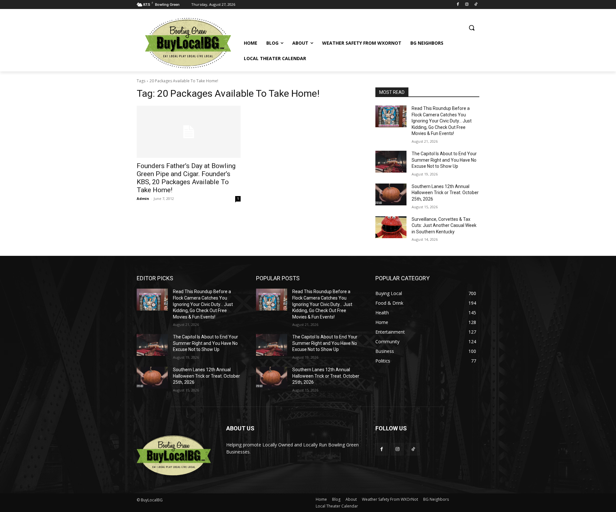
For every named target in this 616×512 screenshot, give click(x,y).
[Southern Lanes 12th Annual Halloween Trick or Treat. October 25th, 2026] (390, 194)
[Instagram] (466, 4)
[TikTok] (475, 4)
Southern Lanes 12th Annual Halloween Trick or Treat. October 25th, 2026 (445, 193)
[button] (471, 27)
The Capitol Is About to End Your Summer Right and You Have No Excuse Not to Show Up (444, 160)
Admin (143, 198)
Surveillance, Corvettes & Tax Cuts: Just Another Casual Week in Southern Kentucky (444, 225)
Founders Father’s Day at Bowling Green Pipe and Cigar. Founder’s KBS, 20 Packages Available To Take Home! (186, 178)
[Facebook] (458, 4)
